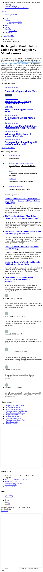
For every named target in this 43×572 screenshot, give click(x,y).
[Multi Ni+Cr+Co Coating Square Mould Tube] (11, 99)
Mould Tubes (21, 62)
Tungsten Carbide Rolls (13, 418)
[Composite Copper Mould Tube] (11, 87)
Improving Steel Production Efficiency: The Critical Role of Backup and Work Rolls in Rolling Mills (22, 201)
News (6, 25)
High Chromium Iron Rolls (14, 409)
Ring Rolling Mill (12, 422)
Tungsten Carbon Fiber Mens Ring (17, 411)
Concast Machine (11, 423)
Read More (8, 95)
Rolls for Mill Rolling (15, 23)
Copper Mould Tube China (14, 415)
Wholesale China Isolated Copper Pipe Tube (18, 135)
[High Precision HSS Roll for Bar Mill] (12, 179)
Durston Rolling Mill (13, 416)
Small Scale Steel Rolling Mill (15, 413)
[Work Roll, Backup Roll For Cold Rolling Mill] (21, 163)
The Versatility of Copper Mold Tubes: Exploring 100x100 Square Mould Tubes (21, 217)
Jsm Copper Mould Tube (12, 64)
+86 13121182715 (10, 486)
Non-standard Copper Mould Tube (20, 118)
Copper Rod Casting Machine (15, 406)
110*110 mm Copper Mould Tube (19, 110)
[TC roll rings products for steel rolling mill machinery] (10, 171)
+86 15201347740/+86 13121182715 (16, 8)
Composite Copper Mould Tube (21, 91)
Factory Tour (13, 31)
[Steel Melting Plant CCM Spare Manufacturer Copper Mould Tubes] (11, 123)
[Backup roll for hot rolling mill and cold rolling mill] (12, 139)
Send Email (4, 511)
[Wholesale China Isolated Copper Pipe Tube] (11, 131)
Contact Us (8, 32)
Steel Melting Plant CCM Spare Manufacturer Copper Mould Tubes (21, 128)
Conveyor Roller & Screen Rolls (19, 189)
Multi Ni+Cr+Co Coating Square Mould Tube (18, 102)
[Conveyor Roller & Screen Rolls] (16, 186)
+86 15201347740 (10, 485)
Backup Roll (25, 64)
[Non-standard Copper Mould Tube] (11, 115)
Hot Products (9, 495)
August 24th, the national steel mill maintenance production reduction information (19, 279)
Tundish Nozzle (14, 158)
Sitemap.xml (9, 497)
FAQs (7, 27)
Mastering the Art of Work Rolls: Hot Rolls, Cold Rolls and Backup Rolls (22, 263)
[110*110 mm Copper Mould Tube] (9, 107)
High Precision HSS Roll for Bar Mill (21, 181)
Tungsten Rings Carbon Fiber (15, 420)
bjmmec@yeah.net (11, 6)
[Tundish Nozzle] (14, 155)
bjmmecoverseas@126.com (13, 483)
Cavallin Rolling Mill (13, 407)
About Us (8, 29)
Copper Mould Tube (15, 22)
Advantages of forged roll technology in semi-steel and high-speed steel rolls (23, 232)
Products (7, 20)
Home (7, 18)
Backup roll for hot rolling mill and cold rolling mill (21, 143)
